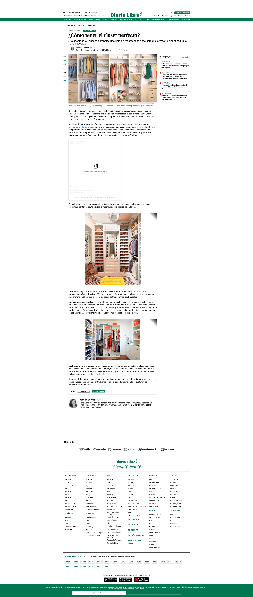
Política (86, 16)
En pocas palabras (114, 532)
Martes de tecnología (94, 533)
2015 (139, 562)
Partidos (68, 518)
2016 (131, 562)
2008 (76, 567)
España (152, 524)
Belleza (110, 494)
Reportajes (69, 510)
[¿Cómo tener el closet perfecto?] (65, 60)
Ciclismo (131, 494)
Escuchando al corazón (112, 536)
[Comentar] (65, 73)
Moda (109, 491)
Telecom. (89, 503)
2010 (178, 562)
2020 (99, 562)
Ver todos (186, 57)
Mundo (93, 16)
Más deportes (133, 503)
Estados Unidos (155, 514)
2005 (99, 567)
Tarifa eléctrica (139, 19)
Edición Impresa (136, 535)
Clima (88, 524)
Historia (89, 530)
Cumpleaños (175, 518)
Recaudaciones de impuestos (156, 19)
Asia (151, 536)
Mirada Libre (154, 482)
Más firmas (153, 506)
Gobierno (68, 530)
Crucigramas (175, 527)
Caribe (151, 545)
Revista (157, 16)
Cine (108, 482)
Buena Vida (111, 497)
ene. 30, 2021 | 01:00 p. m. (101, 50)
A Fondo (68, 501)
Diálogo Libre (70, 503)
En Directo (153, 491)
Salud (67, 488)
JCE (66, 521)
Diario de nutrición (114, 517)
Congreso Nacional (72, 527)
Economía (101, 16)
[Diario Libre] (126, 14)
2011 (170, 562)
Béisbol (131, 485)
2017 (123, 562)
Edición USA (134, 525)
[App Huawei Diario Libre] (141, 579)
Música (110, 479)
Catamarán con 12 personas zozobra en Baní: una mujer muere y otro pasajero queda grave (175, 65)
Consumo (89, 497)
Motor (130, 488)
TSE (66, 524)
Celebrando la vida (114, 526)
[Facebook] (100, 400)
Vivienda (89, 501)
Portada (71, 25)
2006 (91, 567)
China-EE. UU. (67, 19)
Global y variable (92, 506)
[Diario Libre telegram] (131, 466)
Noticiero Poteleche (157, 497)
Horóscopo (174, 524)
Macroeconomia (92, 510)
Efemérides (174, 514)
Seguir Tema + (89, 31)
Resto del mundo (155, 548)
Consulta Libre (112, 543)
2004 (107, 567)
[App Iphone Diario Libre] (125, 579)
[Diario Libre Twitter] (122, 466)
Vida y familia (112, 520)
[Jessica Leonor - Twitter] (91, 48)
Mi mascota (111, 510)
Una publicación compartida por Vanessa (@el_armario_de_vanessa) (95, 197)
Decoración (84, 391)
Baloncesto (132, 479)
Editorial (152, 485)
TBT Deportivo (134, 516)
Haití (151, 521)
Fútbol (130, 482)
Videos (187, 16)
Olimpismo (132, 501)
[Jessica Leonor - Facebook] (94, 48)
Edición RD (133, 530)
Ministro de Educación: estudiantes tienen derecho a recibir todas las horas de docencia (174, 97)
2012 (162, 562)
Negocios (89, 491)
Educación (69, 485)
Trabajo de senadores (109, 19)
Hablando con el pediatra (113, 513)
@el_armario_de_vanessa (80, 127)
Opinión (173, 16)
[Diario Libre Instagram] (118, 466)
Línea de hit (132, 510)
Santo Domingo (82, 50)
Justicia (68, 491)
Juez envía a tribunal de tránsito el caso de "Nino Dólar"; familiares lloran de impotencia (174, 87)
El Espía (152, 494)
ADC (150, 479)
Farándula (111, 488)
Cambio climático (93, 536)
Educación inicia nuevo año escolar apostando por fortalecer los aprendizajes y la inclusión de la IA (174, 76)
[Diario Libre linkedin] (126, 466)
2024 (68, 562)
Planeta (180, 16)
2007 (83, 567)
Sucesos (68, 497)
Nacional (68, 479)
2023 (76, 562)
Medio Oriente (154, 533)
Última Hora (67, 16)
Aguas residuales (94, 19)
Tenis (130, 497)
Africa (151, 539)
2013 (155, 562)
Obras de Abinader (188, 19)
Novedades (111, 503)
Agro (87, 485)
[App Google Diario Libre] (110, 579)
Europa (152, 527)
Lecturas (152, 503)
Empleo (89, 488)
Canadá (152, 530)
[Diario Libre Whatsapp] (139, 466)
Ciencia (89, 521)
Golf (129, 491)
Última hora (134, 519)
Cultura (110, 485)
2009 (68, 567)
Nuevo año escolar (80, 19)
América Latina (155, 518)
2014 (147, 562)
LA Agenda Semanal (125, 19)
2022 (83, 562)
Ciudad (67, 482)
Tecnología (90, 527)
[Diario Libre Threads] (135, 466)
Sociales (110, 501)
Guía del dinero (176, 506)
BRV (129, 512)
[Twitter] (98, 400)
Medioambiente (92, 518)
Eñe (108, 523)
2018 (115, 562)
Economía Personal (114, 540)
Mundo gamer (175, 503)
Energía (89, 494)
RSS (172, 521)
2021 (91, 562)
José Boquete (70, 506)
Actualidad (78, 16)
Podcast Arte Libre (114, 506)
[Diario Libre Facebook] (113, 466)
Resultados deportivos (137, 506)
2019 (107, 562)
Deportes (164, 16)
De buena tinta (155, 488)
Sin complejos (112, 529)
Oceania (152, 542)
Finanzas (89, 479)
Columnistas (154, 501)
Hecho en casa (176, 501)
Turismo (89, 482)
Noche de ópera (174, 19)
